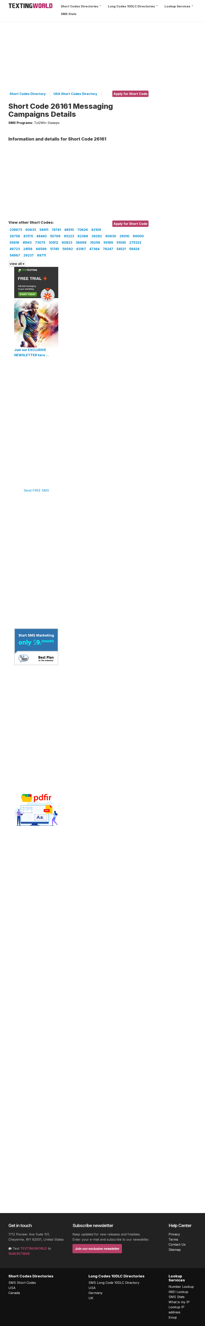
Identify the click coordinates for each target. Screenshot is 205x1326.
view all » (17, 264)
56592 (67, 249)
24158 (27, 249)
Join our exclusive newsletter (97, 1248)
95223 (69, 236)
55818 (14, 242)
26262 (96, 236)
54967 (15, 255)
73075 (40, 242)
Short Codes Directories (80, 6)
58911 (43, 230)
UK (90, 1298)
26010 (124, 236)
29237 (28, 255)
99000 (138, 236)
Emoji (173, 1317)
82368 (82, 236)
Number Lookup (181, 1287)
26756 (15, 236)
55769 (55, 236)
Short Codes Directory (28, 94)
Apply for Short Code (130, 94)
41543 (27, 242)
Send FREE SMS (36, 490)
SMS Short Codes (22, 1283)
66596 (41, 249)
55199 (108, 242)
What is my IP (179, 1302)
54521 (121, 249)
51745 (54, 249)
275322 (135, 242)
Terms (173, 1239)
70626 (82, 230)
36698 (81, 242)
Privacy (174, 1234)
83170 (28, 236)
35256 (95, 242)
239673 (16, 230)
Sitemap (175, 1250)
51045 (121, 242)
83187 (81, 249)
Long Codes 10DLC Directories (132, 6)
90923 (67, 242)
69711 (41, 255)
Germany (95, 1293)
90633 (30, 230)
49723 (15, 249)
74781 (56, 230)
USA (12, 1288)
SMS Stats (68, 14)
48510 (69, 230)
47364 (94, 249)
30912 (53, 242)
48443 (41, 236)
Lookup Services (178, 6)
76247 (108, 249)
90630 (110, 236)
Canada (14, 1293)
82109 (96, 230)
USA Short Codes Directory (75, 94)
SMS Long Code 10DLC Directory (113, 1283)
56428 (134, 249)
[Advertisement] (102, 50)
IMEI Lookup (178, 1292)
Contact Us (177, 1244)
